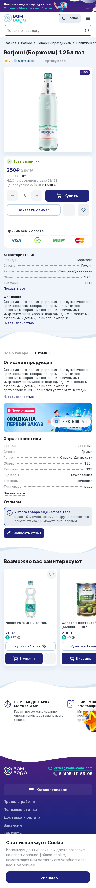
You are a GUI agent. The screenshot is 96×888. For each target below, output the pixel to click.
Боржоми (84, 260)
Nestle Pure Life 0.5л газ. (26, 623)
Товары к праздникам (54, 43)
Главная (10, 43)
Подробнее (24, 865)
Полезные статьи (20, 809)
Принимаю (48, 877)
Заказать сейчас (34, 210)
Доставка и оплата (22, 817)
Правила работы (19, 801)
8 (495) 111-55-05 (75, 773)
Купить (71, 195)
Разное (26, 43)
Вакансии (13, 825)
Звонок (73, 18)
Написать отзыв (27, 533)
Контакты (13, 833)
